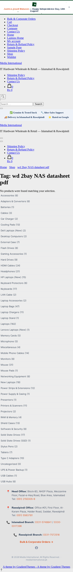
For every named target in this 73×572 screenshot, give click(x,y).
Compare (12, 28)
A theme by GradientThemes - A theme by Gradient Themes (36, 566)
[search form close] (1, 108)
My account (13, 41)
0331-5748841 (43, 522)
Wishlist (11, 57)
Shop (10, 53)
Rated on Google (60, 117)
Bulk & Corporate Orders (21, 18)
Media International (11, 63)
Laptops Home (15, 37)
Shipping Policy (16, 50)
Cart (9, 22)
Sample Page (14, 47)
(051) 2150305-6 (25, 499)
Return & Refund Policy (20, 44)
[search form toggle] (3, 96)
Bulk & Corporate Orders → (36, 541)
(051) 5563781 (24, 515)
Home (10, 34)
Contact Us (13, 31)
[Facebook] (36, 548)
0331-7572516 (51, 534)
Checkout (12, 25)
